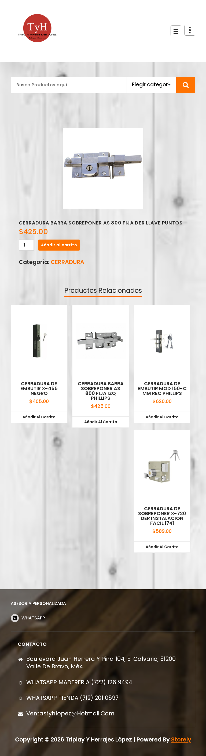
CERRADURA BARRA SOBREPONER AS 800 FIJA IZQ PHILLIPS (101, 391)
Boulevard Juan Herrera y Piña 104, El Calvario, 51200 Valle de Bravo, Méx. (101, 662)
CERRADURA (67, 262)
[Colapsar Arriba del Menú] (190, 30)
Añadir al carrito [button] (39, 417)
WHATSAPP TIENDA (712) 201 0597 (72, 698)
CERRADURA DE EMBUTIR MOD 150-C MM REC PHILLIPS (162, 388)
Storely (181, 739)
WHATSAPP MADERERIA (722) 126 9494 (79, 682)
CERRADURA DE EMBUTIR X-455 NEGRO (39, 388)
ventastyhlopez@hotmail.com (70, 713)
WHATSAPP (33, 618)
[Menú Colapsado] (176, 31)
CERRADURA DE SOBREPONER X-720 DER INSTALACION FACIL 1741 (162, 516)
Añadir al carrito (59, 245)
